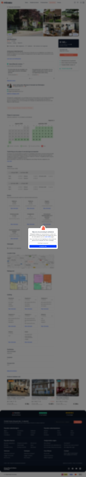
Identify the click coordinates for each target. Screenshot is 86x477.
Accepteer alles (43, 246)
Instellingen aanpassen (43, 243)
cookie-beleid (47, 237)
